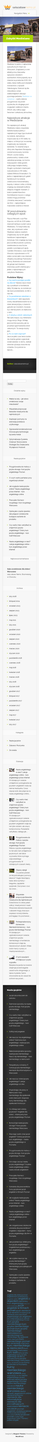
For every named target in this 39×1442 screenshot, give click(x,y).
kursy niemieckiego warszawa (16, 1370)
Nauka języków (15, 741)
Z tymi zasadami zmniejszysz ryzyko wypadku (20, 959)
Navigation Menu (20, 13)
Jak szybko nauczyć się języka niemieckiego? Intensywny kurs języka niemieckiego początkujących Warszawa (20, 1263)
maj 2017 (12, 715)
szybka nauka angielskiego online (15, 1417)
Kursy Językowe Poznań (15, 1362)
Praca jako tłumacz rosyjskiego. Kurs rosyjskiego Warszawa (20, 502)
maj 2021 (12, 620)
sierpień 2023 (14, 611)
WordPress (20, 1436)
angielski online (12, 1299)
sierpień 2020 (14, 639)
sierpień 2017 (14, 710)
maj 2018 (12, 668)
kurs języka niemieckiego (14, 1323)
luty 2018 (12, 682)
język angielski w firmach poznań (18, 1308)
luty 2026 (12, 596)
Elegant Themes (19, 1434)
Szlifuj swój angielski (17, 1032)
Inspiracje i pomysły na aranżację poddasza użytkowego (18, 421)
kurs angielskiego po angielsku (19, 1315)
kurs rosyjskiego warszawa (17, 1349)
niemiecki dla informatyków (14, 1398)
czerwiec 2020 (14, 644)
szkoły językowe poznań (18, 1415)
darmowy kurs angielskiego (17, 1302)
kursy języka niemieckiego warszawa (18, 1359)
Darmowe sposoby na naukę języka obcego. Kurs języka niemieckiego (20, 1006)
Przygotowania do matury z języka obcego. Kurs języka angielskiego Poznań (20, 469)
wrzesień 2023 (14, 606)
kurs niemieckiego (14, 1334)
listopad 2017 (14, 696)
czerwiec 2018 (14, 663)
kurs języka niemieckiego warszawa (17, 1330)
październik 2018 (15, 658)
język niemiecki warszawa (18, 1314)
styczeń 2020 (14, 653)
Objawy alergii (21, 870)
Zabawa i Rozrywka (16, 745)
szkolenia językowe (23, 1411)
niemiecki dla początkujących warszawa (15, 1404)
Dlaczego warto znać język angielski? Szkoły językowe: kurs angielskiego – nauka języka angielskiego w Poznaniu (19, 1139)
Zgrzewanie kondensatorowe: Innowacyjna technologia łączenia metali (20, 432)
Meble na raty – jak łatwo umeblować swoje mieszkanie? (18, 401)
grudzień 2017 (14, 691)
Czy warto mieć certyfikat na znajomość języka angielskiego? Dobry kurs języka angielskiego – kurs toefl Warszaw (20, 530)
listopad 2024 (14, 601)
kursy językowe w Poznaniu (18, 1363)
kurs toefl (12, 1352)
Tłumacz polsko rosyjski (17, 1419)
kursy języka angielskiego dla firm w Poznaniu (17, 1357)
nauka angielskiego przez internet (17, 1377)
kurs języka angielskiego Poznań (18, 1320)
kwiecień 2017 (14, 720)
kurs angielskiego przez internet (18, 1318)
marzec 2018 (14, 677)
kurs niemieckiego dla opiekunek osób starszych (17, 1337)
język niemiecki (23, 1310)
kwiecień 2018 (14, 672)
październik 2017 (15, 701)
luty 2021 (12, 625)
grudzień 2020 (14, 630)
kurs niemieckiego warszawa (18, 1343)
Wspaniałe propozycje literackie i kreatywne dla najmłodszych (18, 411)
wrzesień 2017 (14, 705)
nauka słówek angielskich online (19, 1392)
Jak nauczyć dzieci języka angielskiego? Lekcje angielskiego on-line (19, 1081)
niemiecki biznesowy (15, 1395)
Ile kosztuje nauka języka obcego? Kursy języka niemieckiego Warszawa (18, 1125)
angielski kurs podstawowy (17, 1297)
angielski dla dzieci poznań (17, 1295)
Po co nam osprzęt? (17, 334)
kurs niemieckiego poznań (18, 1340)
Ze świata (13, 750)
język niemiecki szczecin (16, 1313)
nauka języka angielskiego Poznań (17, 1380)
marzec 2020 (14, 649)
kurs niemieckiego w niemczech (18, 1347)
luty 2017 (12, 724)
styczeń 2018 (14, 686)
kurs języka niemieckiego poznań (18, 1326)
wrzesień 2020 (14, 634)
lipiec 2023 (13, 615)
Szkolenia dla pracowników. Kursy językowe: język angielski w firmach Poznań (19, 1189)
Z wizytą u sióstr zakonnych (20, 315)
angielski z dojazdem (18, 1300)
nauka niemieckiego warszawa (15, 1388)
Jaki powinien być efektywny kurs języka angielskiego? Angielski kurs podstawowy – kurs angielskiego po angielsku (20, 1247)
